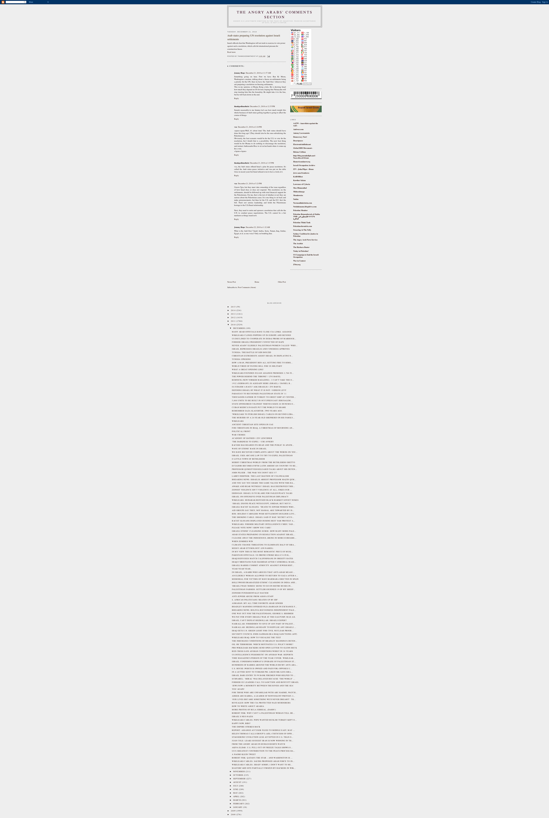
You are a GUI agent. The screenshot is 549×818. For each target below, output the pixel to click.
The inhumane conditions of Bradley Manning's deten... (264, 641)
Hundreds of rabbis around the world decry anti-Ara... (265, 665)
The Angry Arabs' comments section (275, 14)
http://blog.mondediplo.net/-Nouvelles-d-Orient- (304, 156)
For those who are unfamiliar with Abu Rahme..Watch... (264, 692)
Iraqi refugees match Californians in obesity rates (262, 558)
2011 (233, 321)
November (239, 771)
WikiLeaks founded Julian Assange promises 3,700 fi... (263, 373)
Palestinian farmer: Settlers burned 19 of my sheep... (263, 589)
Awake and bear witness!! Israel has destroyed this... (263, 486)
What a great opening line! (248, 369)
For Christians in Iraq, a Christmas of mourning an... (263, 428)
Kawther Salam (299, 180)
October (238, 775)
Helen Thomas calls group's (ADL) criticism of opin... (263, 733)
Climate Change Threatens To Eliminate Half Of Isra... (264, 544)
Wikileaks (238, 421)
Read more (231, 52)
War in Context (299, 260)
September (239, 778)
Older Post (282, 282)
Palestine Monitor (300, 210)
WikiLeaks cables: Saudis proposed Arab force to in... (263, 761)
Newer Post (231, 282)
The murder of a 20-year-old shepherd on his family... (263, 417)
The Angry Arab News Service (305, 239)
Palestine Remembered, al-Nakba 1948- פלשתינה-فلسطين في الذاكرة (306, 216)
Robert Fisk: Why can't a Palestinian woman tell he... (263, 713)
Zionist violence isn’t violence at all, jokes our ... (262, 489)
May (235, 793)
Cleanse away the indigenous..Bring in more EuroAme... (264, 538)
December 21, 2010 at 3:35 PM (262, 163)
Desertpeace (298, 140)
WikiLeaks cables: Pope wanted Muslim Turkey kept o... (264, 720)
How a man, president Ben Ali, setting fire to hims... (262, 362)
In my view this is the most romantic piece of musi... (262, 551)
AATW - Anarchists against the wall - (305, 124)
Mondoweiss (298, 195)
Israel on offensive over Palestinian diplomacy (260, 496)
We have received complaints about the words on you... (265, 452)
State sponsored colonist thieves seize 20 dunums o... (263, 404)
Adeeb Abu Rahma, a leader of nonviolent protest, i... (263, 696)
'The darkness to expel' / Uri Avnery (253, 441)
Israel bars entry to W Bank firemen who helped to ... (264, 675)
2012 (233, 317)
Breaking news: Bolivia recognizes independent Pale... (264, 610)
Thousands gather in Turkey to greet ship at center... (264, 397)
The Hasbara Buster (301, 247)
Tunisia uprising (241, 359)
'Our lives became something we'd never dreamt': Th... (264, 699)
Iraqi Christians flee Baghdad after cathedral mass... (264, 562)
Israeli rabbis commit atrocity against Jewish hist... (263, 565)
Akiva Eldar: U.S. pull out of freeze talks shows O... (262, 747)
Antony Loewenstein (301, 133)
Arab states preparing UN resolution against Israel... (263, 534)
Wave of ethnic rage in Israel (249, 448)
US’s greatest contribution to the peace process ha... (263, 751)
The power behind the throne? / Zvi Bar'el (256, 376)
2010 (233, 324)
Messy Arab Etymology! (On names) (252, 548)
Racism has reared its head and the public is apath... (263, 445)
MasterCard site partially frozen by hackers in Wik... (264, 768)
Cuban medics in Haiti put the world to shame (259, 407)
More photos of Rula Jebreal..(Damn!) (254, 709)
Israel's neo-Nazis (242, 716)
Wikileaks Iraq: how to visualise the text (256, 637)
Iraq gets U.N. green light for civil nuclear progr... (263, 630)
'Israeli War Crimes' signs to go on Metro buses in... (262, 586)
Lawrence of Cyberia (301, 184)
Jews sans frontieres (301, 172)
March (237, 800)
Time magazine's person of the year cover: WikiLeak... (263, 658)
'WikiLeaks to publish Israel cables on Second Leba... (263, 414)
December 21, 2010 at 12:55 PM (262, 106)
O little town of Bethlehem (248, 459)
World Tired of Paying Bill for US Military (257, 366)
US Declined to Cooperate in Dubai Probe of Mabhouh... (264, 338)
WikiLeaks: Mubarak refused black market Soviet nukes (265, 500)
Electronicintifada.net (302, 144)
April (236, 796)
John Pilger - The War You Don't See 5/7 (254, 472)
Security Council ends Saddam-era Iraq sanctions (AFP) (264, 634)
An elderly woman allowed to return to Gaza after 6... (265, 575)
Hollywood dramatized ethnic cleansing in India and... (264, 582)
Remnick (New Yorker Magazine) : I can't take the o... (263, 380)
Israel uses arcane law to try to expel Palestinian (262, 455)
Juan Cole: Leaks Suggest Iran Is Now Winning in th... (262, 740)
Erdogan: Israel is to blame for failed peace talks (262, 493)
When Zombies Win (242, 541)
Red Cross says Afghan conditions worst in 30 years (262, 651)
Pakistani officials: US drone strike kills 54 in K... (261, 555)
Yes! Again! (238, 689)
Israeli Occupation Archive (304, 165)
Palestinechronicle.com (302, 226)
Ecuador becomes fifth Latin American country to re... (264, 465)
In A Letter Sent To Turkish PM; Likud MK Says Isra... (262, 672)
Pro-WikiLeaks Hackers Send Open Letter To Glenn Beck (264, 647)
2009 (233, 810)
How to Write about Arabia (248, 706)
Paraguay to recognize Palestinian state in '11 (259, 393)
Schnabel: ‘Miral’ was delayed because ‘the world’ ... (263, 678)
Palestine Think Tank (301, 222)
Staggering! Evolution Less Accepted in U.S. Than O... (262, 737)
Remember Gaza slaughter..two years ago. (257, 410)
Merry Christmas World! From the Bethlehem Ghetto (263, 462)
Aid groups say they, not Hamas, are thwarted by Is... (263, 510)
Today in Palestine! (301, 251)
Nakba (296, 199)
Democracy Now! (300, 136)
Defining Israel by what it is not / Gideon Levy (259, 390)
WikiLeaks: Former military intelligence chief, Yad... (263, 524)
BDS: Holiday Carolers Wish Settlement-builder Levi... (264, 513)
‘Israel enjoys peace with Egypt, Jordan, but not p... (262, 503)
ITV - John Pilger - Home (303, 169)
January (238, 807)
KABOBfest (298, 176)
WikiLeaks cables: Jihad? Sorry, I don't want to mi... (262, 764)
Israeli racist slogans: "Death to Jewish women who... (263, 507)
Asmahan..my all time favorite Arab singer (257, 603)
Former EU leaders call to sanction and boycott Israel (265, 682)
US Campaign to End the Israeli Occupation (306, 255)
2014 (233, 310)
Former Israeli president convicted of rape (258, 342)
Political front (241, 431)
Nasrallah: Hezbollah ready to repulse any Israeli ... (264, 627)
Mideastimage (299, 191)
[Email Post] (268, 56)
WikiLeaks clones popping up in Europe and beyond (261, 335)
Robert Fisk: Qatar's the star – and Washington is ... (262, 757)
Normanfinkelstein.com (302, 202)
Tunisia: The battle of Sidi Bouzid (251, 352)
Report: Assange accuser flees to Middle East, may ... (263, 730)
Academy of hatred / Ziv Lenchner (252, 438)
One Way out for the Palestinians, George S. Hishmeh (262, 613)
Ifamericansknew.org (301, 161)
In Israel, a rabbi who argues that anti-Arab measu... (263, 572)
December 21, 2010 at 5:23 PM (250, 183)
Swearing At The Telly (302, 229)
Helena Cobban (299, 151)
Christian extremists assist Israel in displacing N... (262, 355)
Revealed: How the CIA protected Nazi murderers (261, 702)
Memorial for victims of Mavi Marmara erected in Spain (265, 579)
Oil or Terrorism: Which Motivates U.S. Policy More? (262, 644)
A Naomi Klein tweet (244, 754)
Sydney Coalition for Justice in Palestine (305, 234)
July (236, 785)
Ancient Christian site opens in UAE (252, 424)
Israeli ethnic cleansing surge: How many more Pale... (264, 531)
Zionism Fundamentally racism (250, 593)
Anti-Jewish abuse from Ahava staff (252, 596)
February (239, 803)
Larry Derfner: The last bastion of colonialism (260, 476)
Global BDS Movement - (303, 148)
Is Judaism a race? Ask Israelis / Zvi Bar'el (256, 386)
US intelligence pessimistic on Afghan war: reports (262, 654)
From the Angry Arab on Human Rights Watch (258, 744)
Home (257, 282)
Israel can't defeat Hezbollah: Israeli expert (259, 620)
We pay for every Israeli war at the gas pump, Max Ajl (264, 617)
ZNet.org (297, 264)
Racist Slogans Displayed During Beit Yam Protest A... (263, 520)
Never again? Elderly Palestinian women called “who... (265, 345)
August (237, 782)
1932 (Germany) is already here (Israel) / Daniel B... (262, 383)
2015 (233, 306)
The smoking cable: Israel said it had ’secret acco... (263, 517)
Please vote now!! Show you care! (251, 527)
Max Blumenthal (300, 187)
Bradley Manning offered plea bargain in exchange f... (264, 606)
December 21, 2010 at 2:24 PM (250, 127)
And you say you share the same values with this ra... (263, 483)
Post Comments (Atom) (247, 287)
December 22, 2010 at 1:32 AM (258, 227)
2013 (233, 314)
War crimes (238, 434)
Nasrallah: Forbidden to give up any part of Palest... (263, 623)
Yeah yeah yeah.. (242, 568)
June (236, 789)
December (239, 328)
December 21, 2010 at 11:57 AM (258, 73)
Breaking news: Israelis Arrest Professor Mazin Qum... (264, 479)
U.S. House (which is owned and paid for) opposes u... (262, 668)
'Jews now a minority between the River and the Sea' (263, 685)
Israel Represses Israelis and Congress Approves (261, 349)
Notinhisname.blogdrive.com (305, 206)
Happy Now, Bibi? (241, 723)
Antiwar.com (298, 129)
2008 (233, 814)
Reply (236, 98)
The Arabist (298, 243)
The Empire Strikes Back (246, 726)
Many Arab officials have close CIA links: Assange (262, 331)
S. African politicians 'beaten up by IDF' (255, 599)
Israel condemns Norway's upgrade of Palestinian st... (264, 661)
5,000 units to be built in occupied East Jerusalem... (262, 400)
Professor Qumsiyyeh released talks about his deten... (264, 469)
